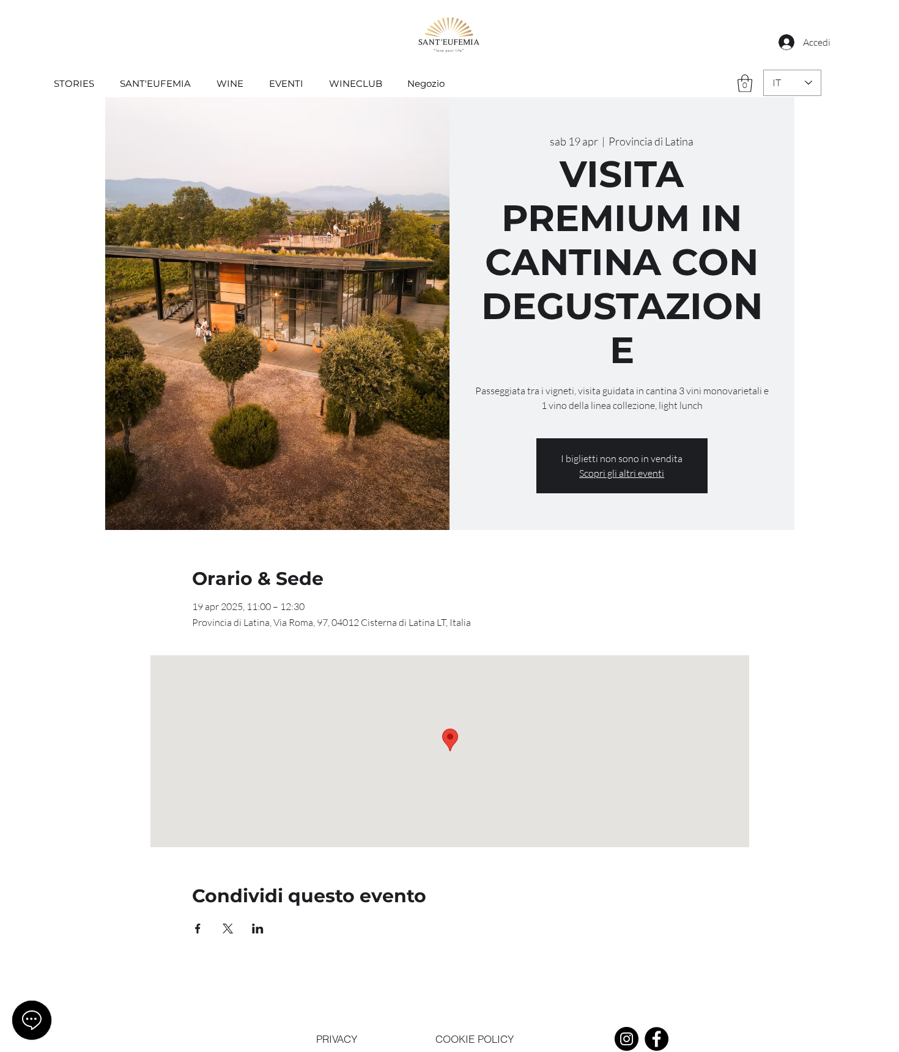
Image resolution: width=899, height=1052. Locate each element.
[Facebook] (656, 1039)
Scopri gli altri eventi (621, 473)
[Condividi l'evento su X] (228, 928)
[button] (745, 83)
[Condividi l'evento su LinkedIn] (258, 928)
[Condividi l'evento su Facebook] (198, 928)
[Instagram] (626, 1039)
